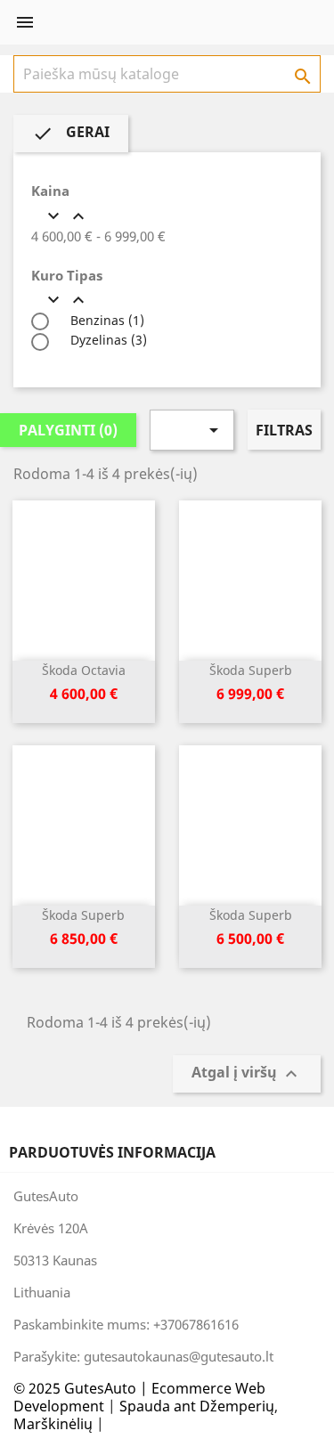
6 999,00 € (250, 693)
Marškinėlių (53, 1424)
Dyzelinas (107, 339)
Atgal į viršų (246, 1073)
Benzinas (105, 320)
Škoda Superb (250, 670)
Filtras (284, 430)
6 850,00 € (84, 938)
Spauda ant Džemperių (196, 1406)
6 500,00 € (250, 938)
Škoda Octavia (84, 670)
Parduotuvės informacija (112, 1152)
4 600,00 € (84, 693)
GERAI (71, 133)
